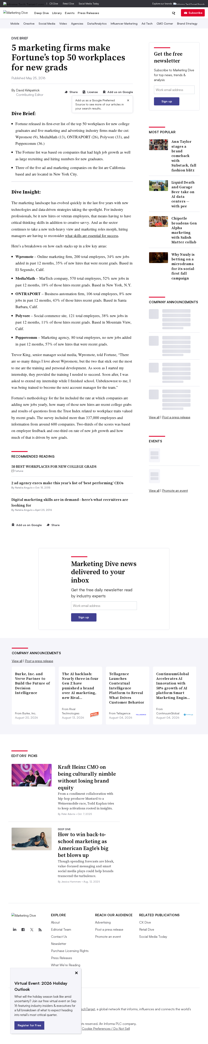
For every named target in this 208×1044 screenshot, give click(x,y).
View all (154, 417)
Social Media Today (89, 3)
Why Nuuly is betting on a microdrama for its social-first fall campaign (183, 266)
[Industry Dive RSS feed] (40, 930)
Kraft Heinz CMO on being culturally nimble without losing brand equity (87, 777)
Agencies (77, 23)
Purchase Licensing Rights (70, 951)
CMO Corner (165, 23)
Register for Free (29, 1025)
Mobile (15, 23)
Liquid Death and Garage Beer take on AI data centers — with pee (183, 194)
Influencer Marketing (124, 23)
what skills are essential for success (91, 235)
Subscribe (195, 12)
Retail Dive (68, 3)
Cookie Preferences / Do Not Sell (106, 1029)
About (55, 922)
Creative (29, 23)
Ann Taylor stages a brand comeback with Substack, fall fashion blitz (183, 155)
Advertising (103, 922)
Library (57, 13)
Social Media (47, 23)
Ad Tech (147, 23)
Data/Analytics (97, 23)
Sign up (166, 101)
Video (63, 23)
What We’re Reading (65, 965)
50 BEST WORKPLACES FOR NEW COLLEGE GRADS (53, 466)
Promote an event (175, 490)
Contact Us (59, 937)
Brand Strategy (187, 23)
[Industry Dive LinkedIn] (14, 930)
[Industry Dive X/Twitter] (31, 930)
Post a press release (176, 417)
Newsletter (58, 944)
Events (70, 13)
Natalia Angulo (23, 487)
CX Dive (54, 3)
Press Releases (88, 13)
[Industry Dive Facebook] (23, 930)
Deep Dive (41, 13)
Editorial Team (61, 929)
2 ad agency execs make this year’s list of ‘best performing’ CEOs (67, 482)
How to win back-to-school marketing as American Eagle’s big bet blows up (83, 845)
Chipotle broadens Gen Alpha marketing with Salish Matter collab (184, 230)
